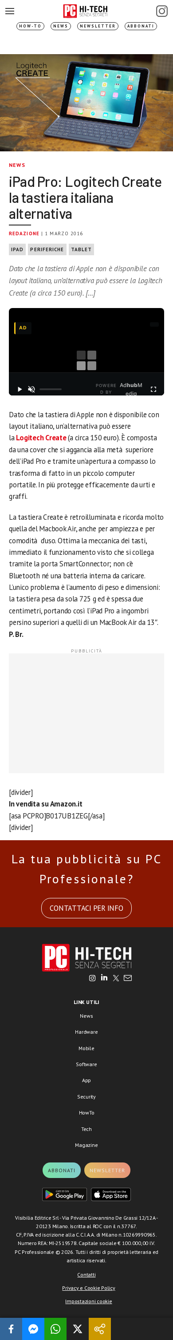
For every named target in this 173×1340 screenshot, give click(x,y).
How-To (30, 26)
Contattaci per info (86, 908)
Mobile (86, 1048)
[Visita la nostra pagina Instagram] (92, 979)
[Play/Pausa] (19, 389)
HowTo (86, 1112)
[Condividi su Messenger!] (33, 1329)
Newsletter (98, 26)
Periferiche (47, 249)
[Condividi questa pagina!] (100, 1329)
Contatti (86, 1274)
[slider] (50, 389)
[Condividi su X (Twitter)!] (78, 1329)
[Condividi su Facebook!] (11, 1329)
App (86, 1080)
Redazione (24, 233)
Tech (86, 1129)
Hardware (86, 1031)
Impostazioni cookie (88, 1301)
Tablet (81, 249)
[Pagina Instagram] (162, 11)
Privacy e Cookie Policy (88, 1288)
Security (86, 1096)
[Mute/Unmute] (32, 389)
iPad (17, 249)
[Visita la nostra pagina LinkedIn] (104, 979)
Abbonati (140, 26)
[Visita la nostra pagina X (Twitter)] (116, 979)
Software (86, 1064)
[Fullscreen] (153, 389)
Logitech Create (41, 438)
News (60, 26)
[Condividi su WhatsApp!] (55, 1329)
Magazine (86, 1145)
